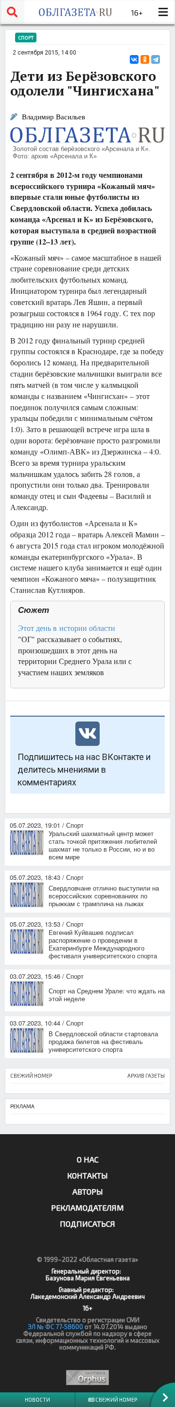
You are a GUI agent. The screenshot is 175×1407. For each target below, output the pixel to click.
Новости (37, 1399)
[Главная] (75, 12)
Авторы (87, 1191)
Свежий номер (115, 1399)
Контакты (87, 1175)
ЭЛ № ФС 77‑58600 (55, 1327)
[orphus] (87, 1377)
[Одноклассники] (144, 59)
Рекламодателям (87, 1207)
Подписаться (87, 1223)
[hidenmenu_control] (163, 12)
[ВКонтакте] (134, 59)
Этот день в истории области (66, 628)
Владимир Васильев (53, 116)
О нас (88, 1159)
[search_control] (12, 12)
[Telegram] (155, 59)
